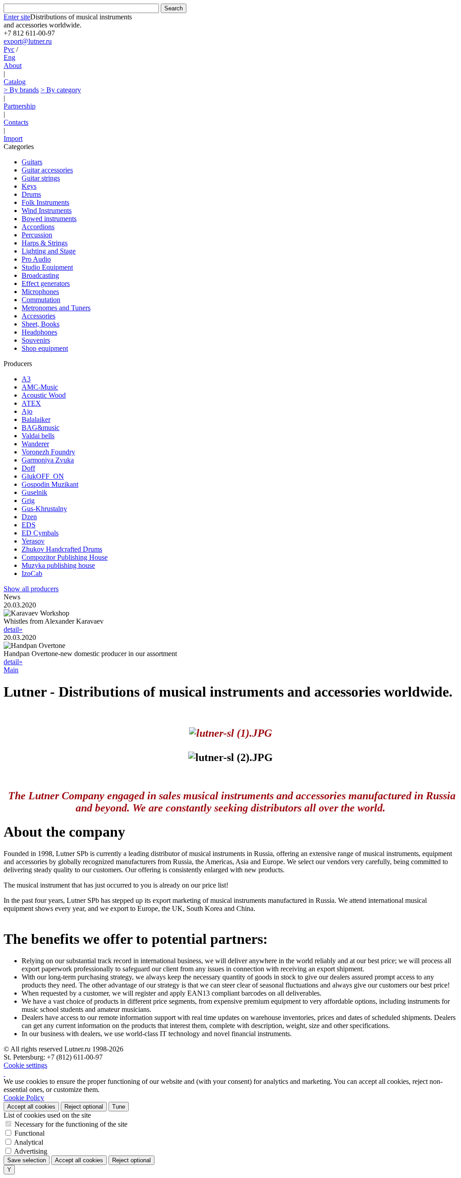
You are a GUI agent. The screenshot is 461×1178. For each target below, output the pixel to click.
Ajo (27, 411)
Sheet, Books (40, 324)
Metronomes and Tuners (56, 308)
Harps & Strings (45, 243)
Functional (29, 1133)
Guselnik (34, 492)
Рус (9, 49)
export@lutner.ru (28, 41)
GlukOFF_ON (43, 476)
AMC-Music (40, 387)
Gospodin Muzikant (50, 484)
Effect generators (46, 283)
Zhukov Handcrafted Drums (62, 549)
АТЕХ (31, 403)
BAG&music (40, 427)
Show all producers (31, 589)
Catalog (15, 82)
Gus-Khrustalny (44, 508)
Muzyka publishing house (58, 565)
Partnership (20, 106)
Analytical (28, 1142)
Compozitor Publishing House (65, 557)
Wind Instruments (47, 210)
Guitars (32, 162)
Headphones (39, 332)
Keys (29, 186)
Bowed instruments (49, 218)
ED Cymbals (40, 533)
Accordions (38, 227)
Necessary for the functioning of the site (70, 1124)
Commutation (41, 300)
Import (13, 138)
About (13, 65)
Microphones (40, 291)
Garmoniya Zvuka (48, 460)
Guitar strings (41, 178)
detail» (13, 629)
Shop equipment (45, 348)
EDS (29, 525)
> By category (61, 90)
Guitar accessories (47, 170)
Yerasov (33, 541)
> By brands (21, 90)
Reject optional (83, 1106)
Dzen (29, 517)
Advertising (30, 1151)
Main (11, 670)
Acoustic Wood (44, 395)
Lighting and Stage (49, 251)
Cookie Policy (24, 1097)
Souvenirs (36, 340)
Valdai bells (38, 435)
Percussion (37, 235)
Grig (28, 500)
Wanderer (35, 444)
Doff (28, 468)
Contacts (16, 122)
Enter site (17, 17)
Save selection (26, 1160)
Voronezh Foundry (48, 452)
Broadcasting (40, 275)
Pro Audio (36, 259)
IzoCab (32, 573)
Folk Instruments (45, 202)
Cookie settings (25, 1065)
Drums (31, 194)
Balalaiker (36, 419)
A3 (26, 379)
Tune (118, 1106)
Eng (9, 57)
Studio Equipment (47, 267)
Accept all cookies (31, 1106)
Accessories (38, 316)
